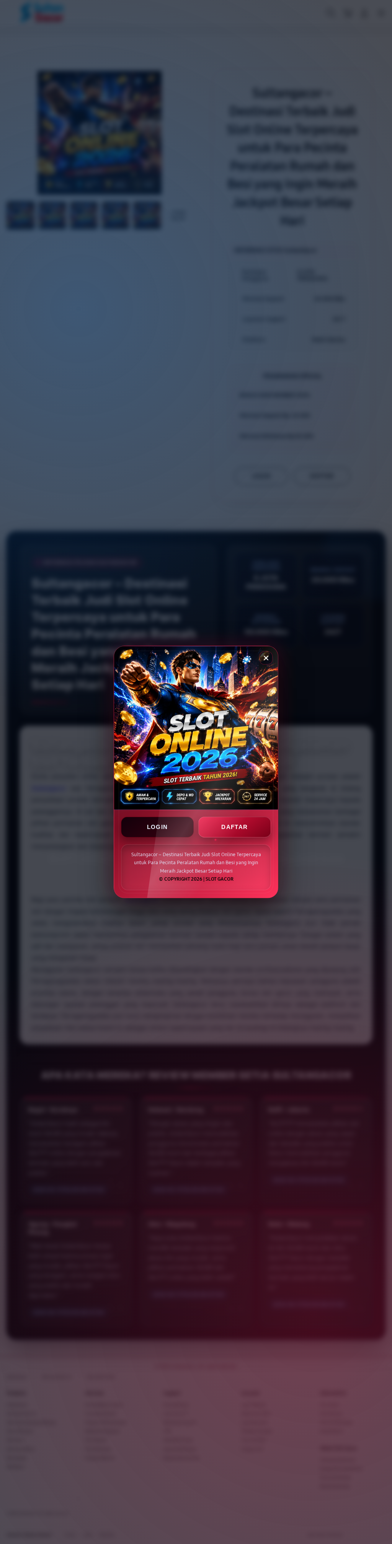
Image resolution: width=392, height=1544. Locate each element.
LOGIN (157, 827)
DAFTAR (234, 827)
